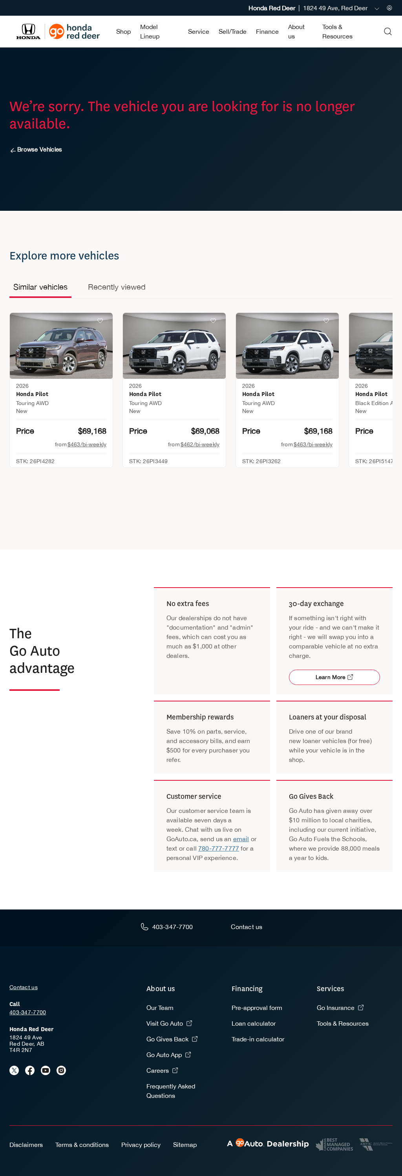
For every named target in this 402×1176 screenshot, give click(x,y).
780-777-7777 (218, 848)
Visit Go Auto (164, 1023)
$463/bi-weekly (87, 444)
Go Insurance (335, 1007)
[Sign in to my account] (389, 8)
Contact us (23, 987)
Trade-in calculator (258, 1039)
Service (198, 31)
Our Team (160, 1007)
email (241, 838)
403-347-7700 (27, 1012)
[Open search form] (388, 31)
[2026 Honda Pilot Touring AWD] (61, 346)
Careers (157, 1070)
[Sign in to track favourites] (101, 322)
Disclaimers (26, 1144)
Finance (267, 31)
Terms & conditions (82, 1144)
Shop (123, 31)
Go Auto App (164, 1054)
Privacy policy (141, 1144)
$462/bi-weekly (200, 444)
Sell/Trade (233, 31)
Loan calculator (254, 1023)
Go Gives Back (167, 1039)
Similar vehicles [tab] (40, 286)
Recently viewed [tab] (117, 286)
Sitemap (185, 1144)
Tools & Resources (343, 1023)
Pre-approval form (257, 1007)
